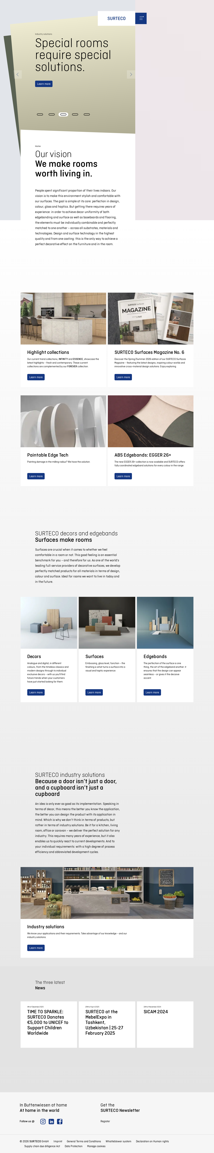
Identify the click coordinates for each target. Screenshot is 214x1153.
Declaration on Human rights (152, 1141)
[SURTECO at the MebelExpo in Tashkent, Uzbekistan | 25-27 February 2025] (107, 1024)
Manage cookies (96, 1146)
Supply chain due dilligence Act (42, 1146)
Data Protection (73, 1146)
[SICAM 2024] (165, 1024)
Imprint (58, 1141)
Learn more (43, 95)
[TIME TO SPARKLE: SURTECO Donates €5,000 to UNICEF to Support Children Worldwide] (49, 1024)
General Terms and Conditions (84, 1141)
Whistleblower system (118, 1141)
